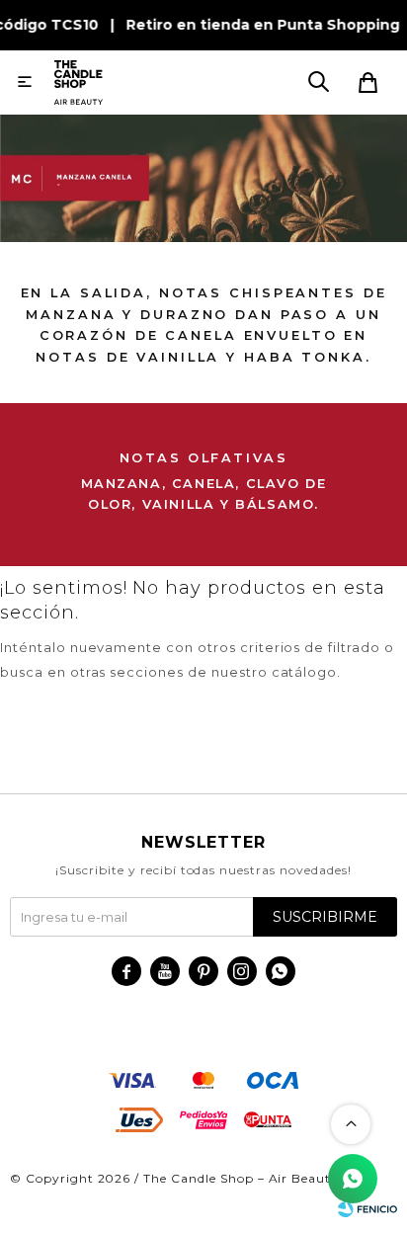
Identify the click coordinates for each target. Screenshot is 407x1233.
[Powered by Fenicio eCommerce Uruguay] (367, 1208)
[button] (318, 82)
